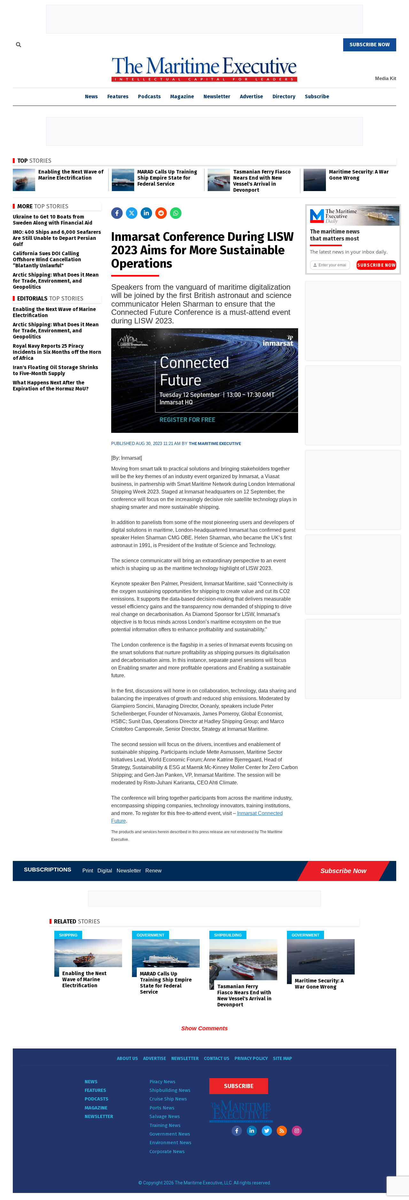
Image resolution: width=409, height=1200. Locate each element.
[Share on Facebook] (117, 213)
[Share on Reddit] (161, 213)
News (91, 1082)
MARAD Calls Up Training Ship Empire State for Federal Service (167, 178)
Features (117, 96)
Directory (284, 96)
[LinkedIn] (252, 1131)
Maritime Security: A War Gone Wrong (359, 175)
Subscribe (317, 96)
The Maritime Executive (215, 443)
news (91, 96)
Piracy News (162, 1082)
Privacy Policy (251, 1058)
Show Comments (204, 1028)
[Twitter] (267, 1131)
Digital (104, 870)
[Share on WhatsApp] (175, 213)
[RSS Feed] (282, 1131)
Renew (153, 870)
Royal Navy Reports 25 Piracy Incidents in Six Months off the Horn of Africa (57, 352)
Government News (170, 1134)
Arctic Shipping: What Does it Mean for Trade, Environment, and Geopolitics (56, 281)
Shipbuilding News (170, 1090)
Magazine (182, 96)
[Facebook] (237, 1131)
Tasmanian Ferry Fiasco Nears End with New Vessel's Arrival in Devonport (262, 181)
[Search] (18, 45)
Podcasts (149, 96)
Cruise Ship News (168, 1099)
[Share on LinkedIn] (146, 213)
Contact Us (216, 1058)
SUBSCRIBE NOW (370, 44)
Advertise (251, 96)
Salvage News (165, 1116)
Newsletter (217, 96)
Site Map (282, 1058)
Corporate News (167, 1151)
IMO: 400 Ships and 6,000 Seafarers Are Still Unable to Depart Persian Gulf (57, 238)
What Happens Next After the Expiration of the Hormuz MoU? (51, 386)
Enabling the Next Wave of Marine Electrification (70, 175)
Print (87, 870)
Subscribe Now (376, 265)
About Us (127, 1058)
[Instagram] (297, 1131)
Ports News (162, 1108)
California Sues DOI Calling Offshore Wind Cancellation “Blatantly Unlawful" (47, 259)
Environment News (170, 1142)
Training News (165, 1125)
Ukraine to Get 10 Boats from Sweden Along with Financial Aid (52, 220)
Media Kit (385, 78)
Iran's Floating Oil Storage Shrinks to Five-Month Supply (55, 370)
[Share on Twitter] (131, 213)
